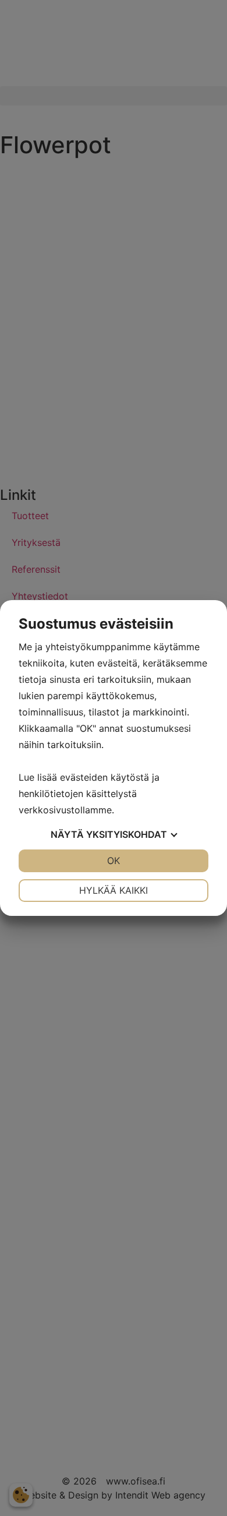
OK (113, 860)
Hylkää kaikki (113, 890)
